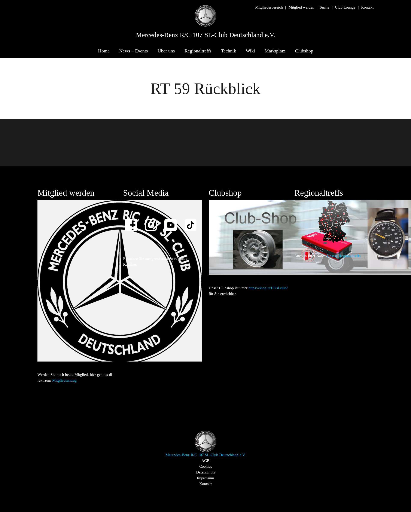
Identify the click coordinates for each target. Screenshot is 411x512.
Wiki (250, 51)
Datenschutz (205, 472)
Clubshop (304, 51)
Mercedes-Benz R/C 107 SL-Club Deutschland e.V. (205, 35)
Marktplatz (275, 51)
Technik (228, 51)
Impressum (205, 478)
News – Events (133, 51)
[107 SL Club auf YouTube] (172, 222)
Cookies (205, 466)
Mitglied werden (301, 7)
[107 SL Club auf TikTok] (192, 222)
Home (104, 51)
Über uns (166, 51)
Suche (324, 7)
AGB (205, 460)
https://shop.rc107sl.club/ (268, 288)
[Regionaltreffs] (334, 221)
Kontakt (367, 7)
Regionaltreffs (198, 51)
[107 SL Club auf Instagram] (153, 222)
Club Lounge (345, 7)
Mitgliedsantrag (64, 380)
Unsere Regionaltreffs (344, 256)
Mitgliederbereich (269, 7)
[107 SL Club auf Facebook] (133, 222)
